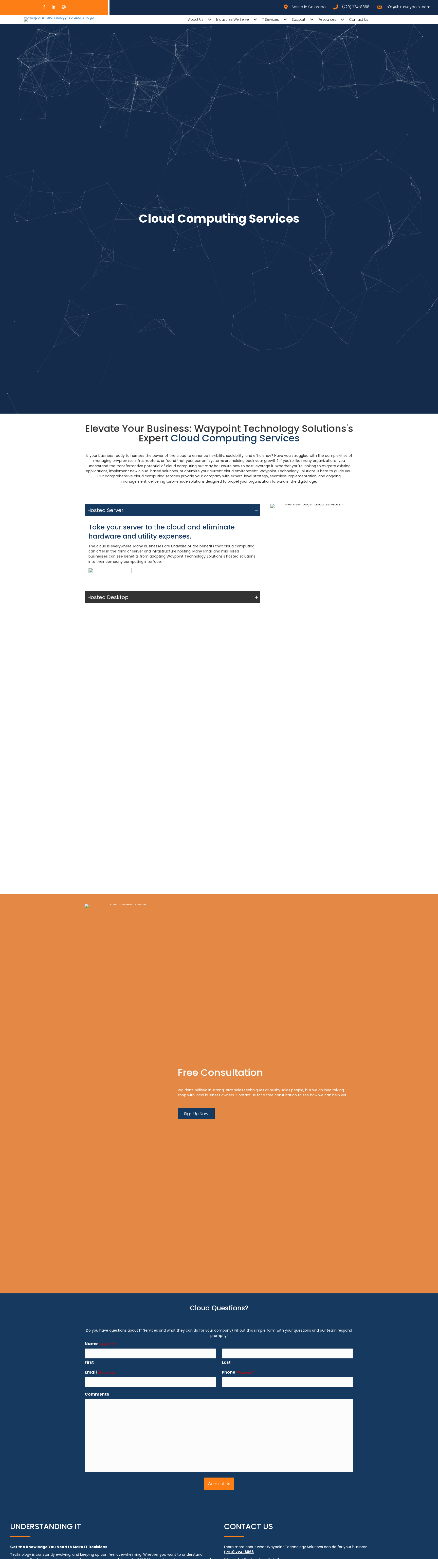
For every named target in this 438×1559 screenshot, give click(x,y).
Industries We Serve (232, 19)
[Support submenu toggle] (312, 19)
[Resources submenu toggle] (342, 19)
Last (226, 1362)
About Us (195, 19)
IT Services (270, 19)
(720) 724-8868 (239, 1551)
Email (100, 1372)
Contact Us (358, 19)
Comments (97, 1394)
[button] (172, 510)
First (89, 1362)
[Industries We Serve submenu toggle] (255, 19)
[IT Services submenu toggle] (285, 19)
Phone (238, 1372)
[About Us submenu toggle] (210, 19)
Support (298, 19)
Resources (327, 19)
